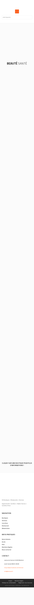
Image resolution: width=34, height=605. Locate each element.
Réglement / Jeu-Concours (25, 583)
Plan (3, 544)
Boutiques (5, 518)
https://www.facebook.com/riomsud (13, 568)
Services (4, 520)
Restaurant (5, 526)
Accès (3, 542)
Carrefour (5, 523)
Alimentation (6, 528)
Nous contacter (6, 550)
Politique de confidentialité (9, 583)
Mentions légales (7, 547)
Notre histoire (6, 539)
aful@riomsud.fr (8, 571)
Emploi (10, 581)
